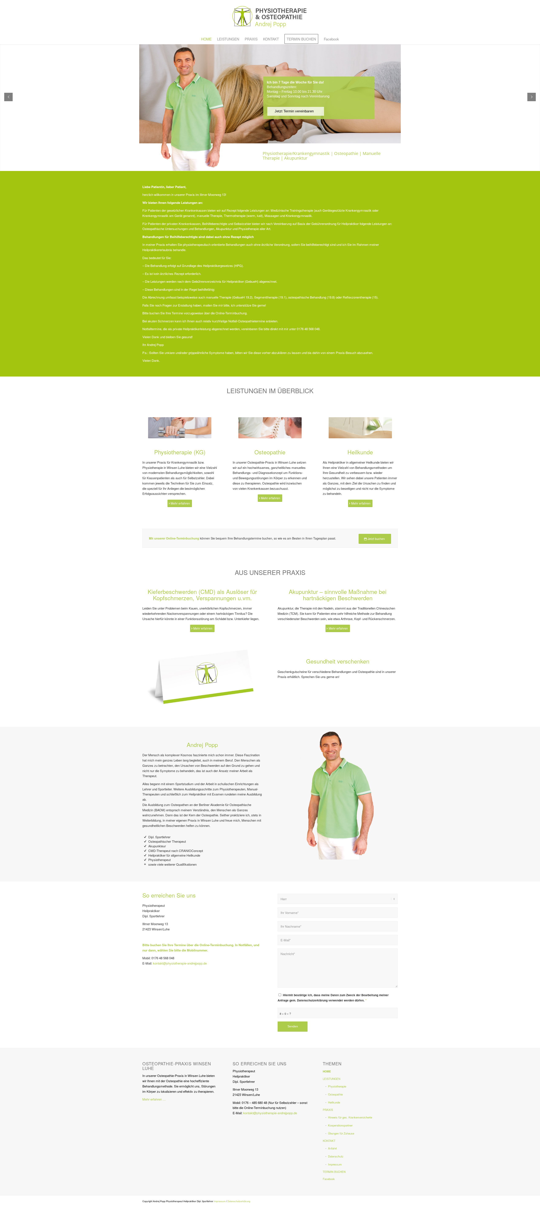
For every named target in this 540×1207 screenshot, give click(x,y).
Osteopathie (335, 1094)
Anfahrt (332, 1148)
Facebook (329, 1179)
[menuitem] (206, 39)
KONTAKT (329, 1141)
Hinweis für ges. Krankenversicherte (350, 1117)
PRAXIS (328, 1110)
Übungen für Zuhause (341, 1133)
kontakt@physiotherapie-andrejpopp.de (180, 963)
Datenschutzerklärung (238, 1201)
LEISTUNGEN (331, 1079)
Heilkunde (334, 1102)
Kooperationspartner (340, 1125)
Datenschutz (335, 1156)
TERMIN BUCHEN (334, 1172)
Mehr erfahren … (154, 1099)
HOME (327, 1071)
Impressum (335, 1164)
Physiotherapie (337, 1086)
